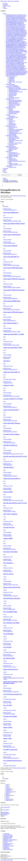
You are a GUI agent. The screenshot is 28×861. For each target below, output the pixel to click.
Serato (15, 60)
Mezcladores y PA (7, 838)
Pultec (20, 56)
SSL (23, 64)
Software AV (6, 847)
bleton (12, 14)
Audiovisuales (6, 833)
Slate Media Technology (11, 61)
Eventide (25, 33)
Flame (11, 35)
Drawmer (12, 30)
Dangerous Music (20, 28)
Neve (18, 49)
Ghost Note (10, 36)
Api (7, 785)
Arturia (7, 19)
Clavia (14, 25)
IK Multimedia (9, 40)
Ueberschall (13, 70)
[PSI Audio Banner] (5, 813)
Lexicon (15, 42)
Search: (3, 174)
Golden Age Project (17, 36)
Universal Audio (23, 70)
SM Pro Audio (9, 62)
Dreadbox (16, 30)
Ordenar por (3, 195)
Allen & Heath (16, 16)
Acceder (5, 8)
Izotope (16, 40)
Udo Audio (8, 70)
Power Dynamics (9, 55)
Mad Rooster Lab (16, 44)
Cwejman (19, 27)
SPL (7, 797)
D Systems (11, 42)
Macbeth (8, 44)
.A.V (15, 28)
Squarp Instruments (18, 64)
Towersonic (12, 69)
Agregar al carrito (7, 208)
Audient (13, 19)
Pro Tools (5, 842)
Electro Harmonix (14, 31)
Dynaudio (20, 30)
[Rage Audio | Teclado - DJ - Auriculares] (10, 1)
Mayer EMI (17, 45)
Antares (16, 17)
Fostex (17, 35)
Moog (23, 46)
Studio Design (6, 848)
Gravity (23, 36)
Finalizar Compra (7, 5)
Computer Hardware (7, 834)
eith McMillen (9, 41)
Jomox (21, 40)
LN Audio (15, 74)
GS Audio (23, 39)
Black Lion (22, 22)
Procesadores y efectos (8, 843)
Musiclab (14, 47)
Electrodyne (20, 31)
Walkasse (17, 73)
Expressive (8, 34)
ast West (24, 30)
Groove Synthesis (10, 38)
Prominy (13, 56)
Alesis (9, 16)
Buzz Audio (17, 24)
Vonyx (7, 73)
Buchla (13, 24)
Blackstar (18, 23)
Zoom (7, 75)
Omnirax (13, 51)
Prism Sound (20, 55)
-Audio (25, 42)
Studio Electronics (18, 66)
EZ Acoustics (13, 34)
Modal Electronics (15, 46)
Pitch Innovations (16, 53)
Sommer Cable (23, 62)
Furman (21, 35)
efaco (12, 22)
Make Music (23, 44)
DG (24, 69)
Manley (11, 45)
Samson (7, 60)
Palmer (20, 52)
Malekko (8, 45)
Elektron (24, 31)
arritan (24, 35)
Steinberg (8, 66)
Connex (17, 25)
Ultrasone (18, 70)
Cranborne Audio (9, 27)
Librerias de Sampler (7, 837)
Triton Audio (18, 69)
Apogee (16, 18)
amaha (20, 74)
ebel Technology (14, 57)
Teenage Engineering (20, 67)
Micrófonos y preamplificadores (10, 180)
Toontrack (8, 69)
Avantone (24, 21)
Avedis (7, 22)
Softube (18, 62)
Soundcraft (22, 63)
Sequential (11, 60)
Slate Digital (21, 60)
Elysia (7, 33)
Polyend (24, 53)
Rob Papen (10, 58)
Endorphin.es (11, 33)
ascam (7, 67)
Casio (7, 25)
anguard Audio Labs (13, 72)
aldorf (13, 73)
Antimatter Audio (9, 18)
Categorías (5, 179)
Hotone (12, 39)
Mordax (7, 47)
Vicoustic (23, 72)
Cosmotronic (22, 25)
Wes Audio (8, 74)
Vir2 (26, 72)
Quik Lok (8, 57)
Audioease (8, 21)
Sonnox (12, 63)
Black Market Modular (11, 23)
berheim (24, 50)
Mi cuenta (5, 3)
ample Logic (23, 58)
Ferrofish (8, 35)
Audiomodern (14, 21)
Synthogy (24, 66)
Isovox (13, 40)
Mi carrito (5, 4)
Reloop (25, 57)
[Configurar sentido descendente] (18, 195)
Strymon (12, 66)
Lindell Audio (20, 42)
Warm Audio (21, 73)
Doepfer (8, 30)
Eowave (16, 33)
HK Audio (8, 39)
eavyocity (16, 38)
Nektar (15, 49)
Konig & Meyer (22, 41)
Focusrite (14, 35)
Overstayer (14, 52)
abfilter (18, 34)
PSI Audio (17, 56)
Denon (20, 29)
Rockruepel (15, 58)
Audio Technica (23, 19)
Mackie (11, 44)
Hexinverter (21, 38)
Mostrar (2, 197)
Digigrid (23, 29)
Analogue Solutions (10, 17)
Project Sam (8, 56)
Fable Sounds (23, 34)
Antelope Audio (21, 17)
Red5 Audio (20, 57)
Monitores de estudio (7, 841)
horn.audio (19, 68)
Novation (16, 50)
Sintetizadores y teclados (8, 845)
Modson (20, 46)
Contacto (5, 172)
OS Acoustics (20, 51)
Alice (7, 784)
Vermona (19, 72)
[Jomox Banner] (4, 814)
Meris (26, 45)
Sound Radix (17, 63)
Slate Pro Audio (19, 61)
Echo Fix (8, 31)
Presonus (15, 55)
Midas (9, 46)
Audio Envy (17, 19)
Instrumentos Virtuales (8, 836)
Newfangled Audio (10, 50)
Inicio (4, 178)
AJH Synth (23, 14)
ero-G (23, 74)
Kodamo (17, 41)
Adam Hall (19, 14)
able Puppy (23, 24)
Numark (20, 50)
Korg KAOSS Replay (8, 849)
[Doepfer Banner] (5, 812)
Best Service (17, 22)
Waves (25, 73)
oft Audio (24, 68)
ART (24, 18)
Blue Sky (8, 24)
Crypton (15, 27)
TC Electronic (12, 67)
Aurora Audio (19, 21)
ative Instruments (10, 49)
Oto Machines (9, 52)
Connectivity (18, 39)
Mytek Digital (19, 47)
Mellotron (22, 45)
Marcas (4, 13)
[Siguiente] (5, 206)
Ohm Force (8, 51)
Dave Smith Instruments (11, 29)
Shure (18, 60)
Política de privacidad (8, 859)
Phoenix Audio (9, 53)
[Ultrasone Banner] (5, 809)
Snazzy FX (14, 62)
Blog (4, 7)
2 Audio (24, 56)
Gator (7, 36)
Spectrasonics (9, 64)
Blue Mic (22, 23)
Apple (19, 18)
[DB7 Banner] (5, 807)
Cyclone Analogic (10, 28)
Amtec (24, 16)
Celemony (10, 25)
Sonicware (8, 63)
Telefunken (14, 68)
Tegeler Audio (9, 68)
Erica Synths (20, 33)
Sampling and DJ (7, 844)
